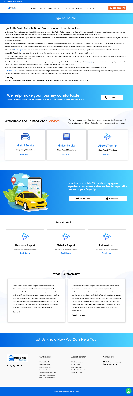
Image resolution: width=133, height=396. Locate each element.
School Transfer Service (47, 378)
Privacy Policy (74, 391)
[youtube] (18, 366)
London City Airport (78, 370)
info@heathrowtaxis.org (13, 1)
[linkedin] (21, 366)
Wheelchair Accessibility (47, 372)
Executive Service (45, 370)
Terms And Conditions (61, 391)
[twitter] (10, 366)
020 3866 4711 (111, 364)
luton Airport (75, 364)
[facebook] (7, 366)
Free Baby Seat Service (47, 375)
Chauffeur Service (45, 367)
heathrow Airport (77, 362)
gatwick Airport (76, 367)
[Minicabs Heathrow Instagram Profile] (14, 366)
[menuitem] (33, 9)
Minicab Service (44, 362)
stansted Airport (76, 372)
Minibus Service (44, 364)
